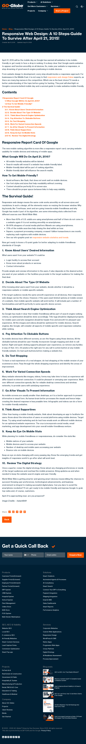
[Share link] (16, 737)
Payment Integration (50, 593)
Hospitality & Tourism (9, 680)
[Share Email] (19, 737)
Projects (31, 11)
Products (31, 2)
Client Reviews (7, 710)
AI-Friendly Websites (9, 638)
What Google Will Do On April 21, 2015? (22, 101)
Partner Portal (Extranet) (10, 586)
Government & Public (9, 677)
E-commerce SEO (8, 635)
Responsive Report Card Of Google (17, 98)
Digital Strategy (48, 652)
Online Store (6, 607)
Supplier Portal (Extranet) (11, 579)
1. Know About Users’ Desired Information (24, 110)
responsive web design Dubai (60, 77)
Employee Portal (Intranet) (11, 583)
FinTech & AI (6, 670)
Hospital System (8, 596)
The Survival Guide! (11, 107)
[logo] (13, 6)
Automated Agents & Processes (54, 579)
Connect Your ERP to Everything (54, 590)
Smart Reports (48, 607)
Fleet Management (8, 603)
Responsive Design (50, 635)
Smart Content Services (10, 642)
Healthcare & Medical (9, 694)
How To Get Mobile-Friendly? (18, 104)
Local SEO (6, 632)
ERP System (6, 590)
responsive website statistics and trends (50, 237)
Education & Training (9, 691)
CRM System (6, 593)
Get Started (6, 716)
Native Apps (47, 642)
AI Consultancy (48, 583)
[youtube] (11, 737)
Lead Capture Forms (9, 645)
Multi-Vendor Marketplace (11, 617)
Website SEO (7, 628)
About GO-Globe (8, 703)
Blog (10, 29)
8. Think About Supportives (18, 130)
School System (7, 600)
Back (6, 519)
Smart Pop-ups (7, 652)
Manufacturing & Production (12, 684)
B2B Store (6, 610)
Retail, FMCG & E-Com (10, 687)
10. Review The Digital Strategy (20, 136)
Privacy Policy (46, 730)
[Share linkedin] (3, 737)
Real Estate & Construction (12, 674)
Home (4, 29)
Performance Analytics (51, 610)
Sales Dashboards (49, 603)
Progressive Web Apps (51, 645)
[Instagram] (8, 737)
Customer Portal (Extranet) (11, 576)
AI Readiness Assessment (52, 655)
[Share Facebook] (6, 737)
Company (42, 11)
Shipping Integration (50, 596)
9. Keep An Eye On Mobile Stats (20, 133)
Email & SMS (47, 600)
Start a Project (62, 11)
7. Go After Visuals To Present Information (25, 127)
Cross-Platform (48, 649)
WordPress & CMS (49, 638)
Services (54, 6)
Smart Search (48, 586)
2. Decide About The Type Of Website (22, 112)
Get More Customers (37, 6)
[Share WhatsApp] (14, 737)
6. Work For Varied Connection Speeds (23, 124)
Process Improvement (50, 659)
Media (4, 713)
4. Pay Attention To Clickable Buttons (22, 118)
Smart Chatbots (48, 576)
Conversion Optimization (11, 649)
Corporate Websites (50, 628)
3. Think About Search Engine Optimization (25, 115)
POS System (6, 613)
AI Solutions (46, 2)
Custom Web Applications (52, 632)
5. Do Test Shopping (15, 121)
